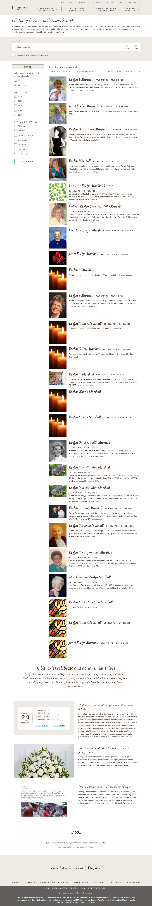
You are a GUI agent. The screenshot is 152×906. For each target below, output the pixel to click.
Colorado (22, 144)
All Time (22, 85)
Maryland (22, 149)
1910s (21, 96)
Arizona (21, 130)
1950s (21, 115)
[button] (47, 9)
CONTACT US (96, 2)
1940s (21, 110)
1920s (21, 101)
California (22, 140)
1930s (21, 105)
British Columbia (25, 135)
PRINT (122, 2)
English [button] (133, 2)
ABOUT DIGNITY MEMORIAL (73, 2)
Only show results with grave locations (32, 55)
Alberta (21, 126)
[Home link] (19, 8)
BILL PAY (110, 2)
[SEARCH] (135, 45)
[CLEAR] (127, 46)
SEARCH (16, 41)
